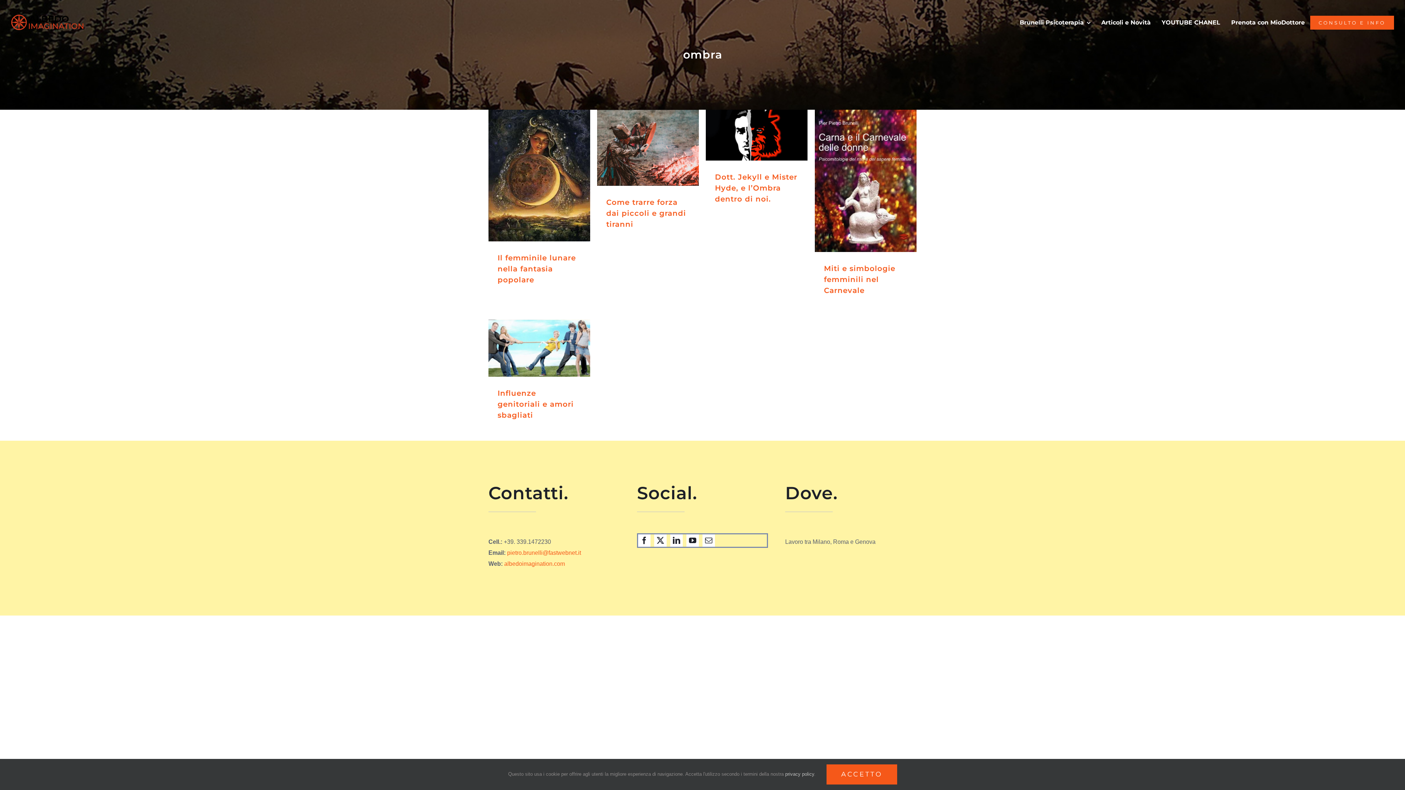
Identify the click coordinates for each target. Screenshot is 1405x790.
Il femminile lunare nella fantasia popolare (537, 268)
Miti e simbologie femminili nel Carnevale (859, 279)
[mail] (708, 540)
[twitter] (660, 540)
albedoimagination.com (534, 564)
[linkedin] (676, 540)
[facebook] (644, 540)
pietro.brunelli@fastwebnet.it (544, 553)
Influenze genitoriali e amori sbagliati (536, 404)
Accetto (862, 774)
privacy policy (799, 774)
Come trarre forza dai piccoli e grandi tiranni (646, 213)
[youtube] (692, 540)
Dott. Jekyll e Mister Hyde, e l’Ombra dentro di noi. (756, 188)
